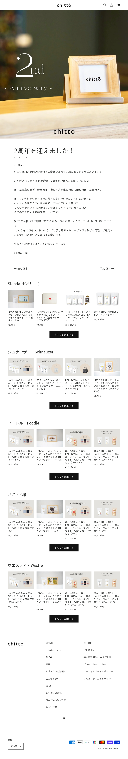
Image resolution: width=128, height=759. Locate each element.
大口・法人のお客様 (56, 699)
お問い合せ (51, 706)
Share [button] (21, 165)
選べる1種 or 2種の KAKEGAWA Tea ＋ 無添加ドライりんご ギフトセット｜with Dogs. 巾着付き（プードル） (78, 457)
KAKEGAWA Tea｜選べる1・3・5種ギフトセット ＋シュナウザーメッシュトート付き (78, 384)
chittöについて (54, 650)
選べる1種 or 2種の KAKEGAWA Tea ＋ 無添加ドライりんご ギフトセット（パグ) (106, 526)
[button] (9, 5)
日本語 (14, 746)
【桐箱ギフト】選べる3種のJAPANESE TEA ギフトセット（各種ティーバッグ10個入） (50, 316)
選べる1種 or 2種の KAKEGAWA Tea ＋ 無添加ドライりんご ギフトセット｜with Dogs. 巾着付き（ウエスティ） (78, 599)
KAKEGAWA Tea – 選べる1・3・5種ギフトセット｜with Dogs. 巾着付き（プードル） (21, 455)
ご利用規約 (89, 650)
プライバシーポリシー (95, 664)
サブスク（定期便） (56, 671)
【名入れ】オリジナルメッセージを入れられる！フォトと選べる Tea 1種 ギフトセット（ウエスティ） (50, 599)
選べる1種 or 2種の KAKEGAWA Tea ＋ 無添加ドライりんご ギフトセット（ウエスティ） (106, 597)
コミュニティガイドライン (97, 678)
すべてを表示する (64, 334)
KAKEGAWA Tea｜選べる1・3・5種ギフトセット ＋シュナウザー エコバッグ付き (50, 384)
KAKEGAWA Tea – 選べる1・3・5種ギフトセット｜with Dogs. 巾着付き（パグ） (21, 526)
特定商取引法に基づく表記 (97, 657)
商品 (48, 664)
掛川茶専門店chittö (112, 748)
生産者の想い (52, 678)
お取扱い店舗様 (54, 692)
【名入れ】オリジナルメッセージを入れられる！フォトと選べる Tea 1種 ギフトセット (21, 316)
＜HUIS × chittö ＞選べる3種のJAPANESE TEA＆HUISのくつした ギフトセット (78, 316)
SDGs (49, 685)
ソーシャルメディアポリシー (98, 671)
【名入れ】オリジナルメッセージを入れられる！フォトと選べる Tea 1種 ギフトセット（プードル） (50, 455)
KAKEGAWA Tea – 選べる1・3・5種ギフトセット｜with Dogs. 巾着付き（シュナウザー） (21, 384)
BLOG (49, 657)
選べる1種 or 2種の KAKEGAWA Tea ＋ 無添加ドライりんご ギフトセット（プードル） (106, 455)
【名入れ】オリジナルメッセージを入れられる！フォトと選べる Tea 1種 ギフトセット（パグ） (50, 526)
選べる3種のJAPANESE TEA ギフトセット (106, 313)
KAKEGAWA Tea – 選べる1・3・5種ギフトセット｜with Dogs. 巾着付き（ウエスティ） (21, 597)
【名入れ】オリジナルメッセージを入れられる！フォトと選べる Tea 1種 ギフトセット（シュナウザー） (107, 385)
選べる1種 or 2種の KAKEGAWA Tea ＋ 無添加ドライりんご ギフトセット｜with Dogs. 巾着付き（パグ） (78, 528)
